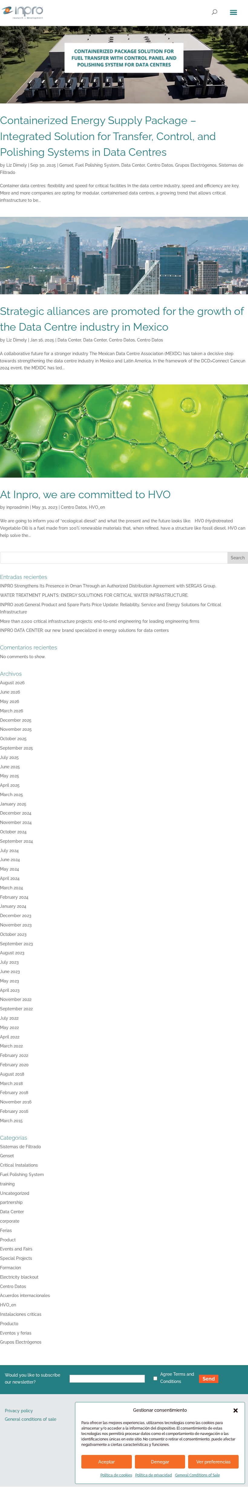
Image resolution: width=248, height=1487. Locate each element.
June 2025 (10, 766)
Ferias (6, 1230)
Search (238, 557)
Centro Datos (160, 165)
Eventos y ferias (15, 1333)
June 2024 (10, 859)
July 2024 (9, 850)
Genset (66, 165)
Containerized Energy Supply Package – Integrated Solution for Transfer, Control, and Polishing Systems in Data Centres (108, 136)
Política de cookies (116, 1475)
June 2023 (10, 971)
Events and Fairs (16, 1249)
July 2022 (9, 1018)
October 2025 (13, 738)
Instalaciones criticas (20, 1314)
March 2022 (11, 1046)
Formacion (10, 1267)
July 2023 (9, 962)
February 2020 (14, 1064)
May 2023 (9, 981)
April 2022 (9, 1036)
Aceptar (106, 1462)
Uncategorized (14, 1193)
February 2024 (14, 897)
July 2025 (9, 757)
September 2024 (16, 841)
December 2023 (15, 915)
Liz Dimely (16, 165)
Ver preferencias (213, 1462)
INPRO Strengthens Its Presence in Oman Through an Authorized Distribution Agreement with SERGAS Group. (108, 585)
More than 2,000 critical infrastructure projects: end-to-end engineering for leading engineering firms (99, 621)
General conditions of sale (30, 1419)
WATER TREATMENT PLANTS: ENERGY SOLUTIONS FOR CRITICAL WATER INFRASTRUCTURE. (94, 595)
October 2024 (13, 831)
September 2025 (16, 748)
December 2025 (15, 720)
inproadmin (17, 507)
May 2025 (9, 775)
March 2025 (11, 794)
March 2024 (11, 887)
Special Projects (16, 1258)
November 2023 (16, 925)
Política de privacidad (153, 1475)
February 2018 (14, 1092)
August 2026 (12, 682)
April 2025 (10, 785)
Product (8, 1239)
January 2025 (13, 804)
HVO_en (97, 507)
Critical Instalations (19, 1165)
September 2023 (16, 943)
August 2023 (12, 952)
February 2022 (14, 1055)
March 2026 (11, 710)
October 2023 (13, 934)
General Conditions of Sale (197, 1475)
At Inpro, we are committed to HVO (85, 494)
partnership (11, 1202)
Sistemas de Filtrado (20, 1146)
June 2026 (10, 692)
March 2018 (11, 1083)
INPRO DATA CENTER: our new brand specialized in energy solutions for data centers (84, 630)
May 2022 (9, 1027)
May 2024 (9, 869)
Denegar (160, 1462)
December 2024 (15, 813)
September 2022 (16, 1008)
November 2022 (15, 999)
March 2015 (11, 1120)
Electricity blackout (19, 1277)
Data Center (133, 165)
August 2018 (12, 1074)
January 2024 (13, 906)
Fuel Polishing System (97, 165)
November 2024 (16, 822)
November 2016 (15, 1102)
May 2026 (9, 701)
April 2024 (10, 878)
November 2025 (16, 729)
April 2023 (10, 990)
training (7, 1183)
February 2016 (14, 1111)
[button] (236, 1410)
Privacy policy (19, 1410)
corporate (9, 1221)
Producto (9, 1323)
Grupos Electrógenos (196, 165)
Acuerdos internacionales (25, 1295)
